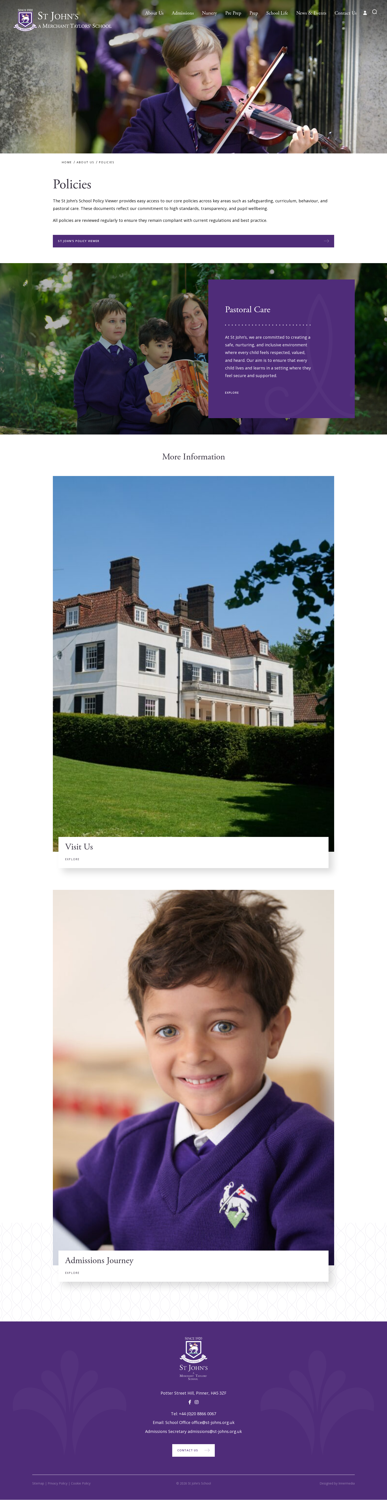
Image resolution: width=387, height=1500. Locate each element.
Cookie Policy (80, 1483)
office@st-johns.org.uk (212, 1422)
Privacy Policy (57, 1483)
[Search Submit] (374, 11)
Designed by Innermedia (337, 1483)
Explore (232, 393)
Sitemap (38, 1483)
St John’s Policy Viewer (78, 241)
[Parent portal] (365, 12)
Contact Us (187, 1450)
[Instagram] (197, 1402)
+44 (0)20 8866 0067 (197, 1414)
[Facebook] (189, 1402)
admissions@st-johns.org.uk (215, 1431)
